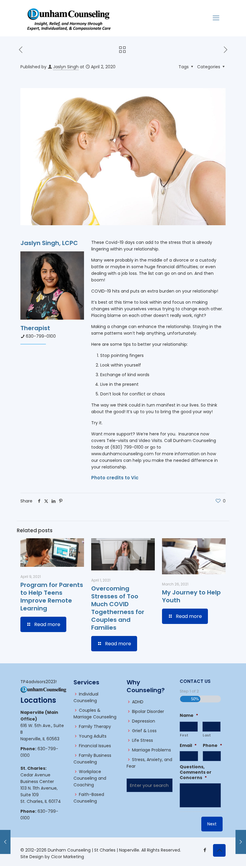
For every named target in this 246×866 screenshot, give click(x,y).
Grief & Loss (144, 731)
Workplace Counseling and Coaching (90, 778)
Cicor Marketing (67, 857)
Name (189, 715)
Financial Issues (95, 746)
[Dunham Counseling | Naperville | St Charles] (68, 18)
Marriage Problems (151, 750)
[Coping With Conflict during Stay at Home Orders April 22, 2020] (241, 842)
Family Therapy (95, 726)
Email (188, 745)
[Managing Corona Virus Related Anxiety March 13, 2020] (5, 842)
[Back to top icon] (219, 850)
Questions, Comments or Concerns (196, 772)
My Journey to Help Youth (191, 596)
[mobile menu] (216, 18)
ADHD (137, 702)
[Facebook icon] (204, 850)
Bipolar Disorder (148, 711)
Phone (212, 745)
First (184, 735)
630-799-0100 (41, 336)
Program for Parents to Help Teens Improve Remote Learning (51, 597)
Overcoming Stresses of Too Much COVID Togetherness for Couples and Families (117, 608)
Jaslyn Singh (66, 67)
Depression (143, 721)
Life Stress (142, 740)
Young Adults (92, 736)
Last (207, 735)
